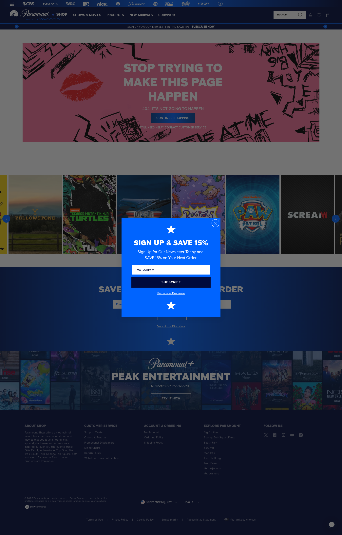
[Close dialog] (215, 223)
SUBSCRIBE (171, 282)
